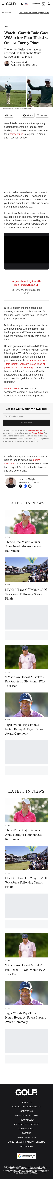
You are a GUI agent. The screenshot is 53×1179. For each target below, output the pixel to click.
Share (11, 115)
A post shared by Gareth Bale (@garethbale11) (26, 283)
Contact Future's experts (26, 1107)
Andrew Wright (20, 62)
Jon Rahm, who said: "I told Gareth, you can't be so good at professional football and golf (26, 364)
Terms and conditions (26, 1115)
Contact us (26, 1111)
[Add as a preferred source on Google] (26, 1156)
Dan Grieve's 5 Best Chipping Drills (34, 13)
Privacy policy (26, 1120)
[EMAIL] (30, 486)
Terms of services (35, 430)
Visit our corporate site (37, 1168)
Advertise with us (26, 1137)
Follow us (29, 115)
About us (26, 1102)
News (6, 26)
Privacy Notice (37, 433)
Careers (26, 1133)
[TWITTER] (21, 486)
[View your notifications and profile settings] (21, 4)
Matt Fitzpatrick (12, 388)
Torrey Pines (16, 134)
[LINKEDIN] (26, 486)
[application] (26, 249)
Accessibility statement (26, 1124)
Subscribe (36, 4)
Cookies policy (26, 1129)
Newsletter (44, 115)
